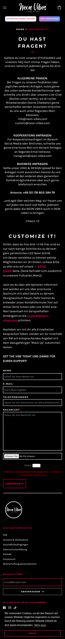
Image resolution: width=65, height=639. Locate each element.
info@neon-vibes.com (32, 119)
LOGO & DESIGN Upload (35, 168)
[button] (59, 7)
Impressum (9, 559)
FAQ (20, 62)
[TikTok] (15, 607)
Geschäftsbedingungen (15, 544)
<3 (37, 221)
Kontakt (7, 554)
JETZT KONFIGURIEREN (49, 19)
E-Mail (8, 383)
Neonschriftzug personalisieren (20, 563)
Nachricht (12, 409)
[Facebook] (4, 607)
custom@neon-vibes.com (32, 123)
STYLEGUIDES (46, 58)
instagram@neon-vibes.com (32, 156)
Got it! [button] (32, 633)
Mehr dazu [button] (40, 625)
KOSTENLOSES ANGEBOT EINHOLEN (20, 19)
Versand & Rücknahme (15, 539)
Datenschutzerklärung (15, 549)
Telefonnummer (16, 397)
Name (8, 370)
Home (20, 29)
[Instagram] (9, 607)
